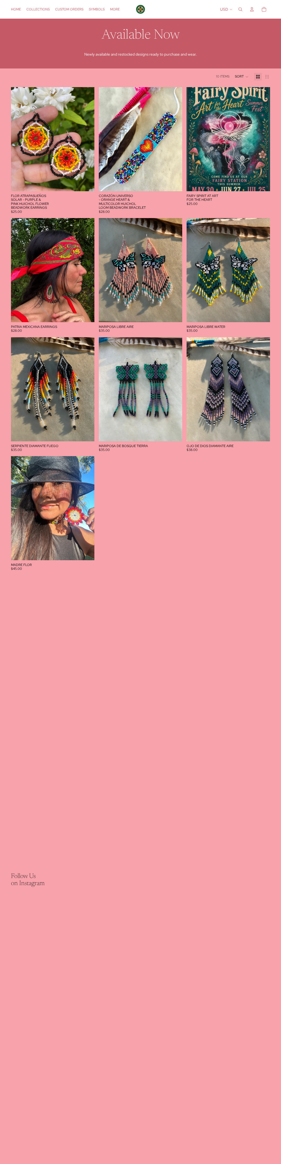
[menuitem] (114, 9)
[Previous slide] (19, 139)
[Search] (240, 9)
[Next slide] (86, 139)
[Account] (252, 9)
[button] (242, 77)
